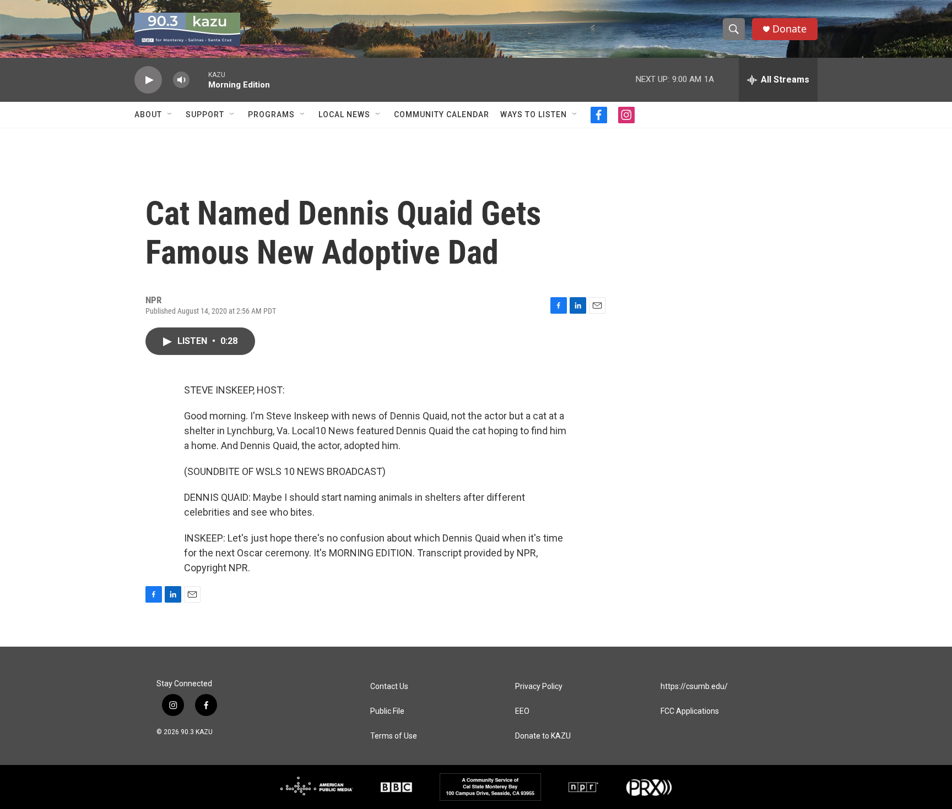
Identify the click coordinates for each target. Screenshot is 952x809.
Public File (387, 711)
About (148, 114)
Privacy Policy (538, 686)
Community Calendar (441, 114)
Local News (344, 114)
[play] (148, 80)
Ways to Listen (533, 114)
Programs (271, 114)
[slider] (199, 79)
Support (205, 114)
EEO (522, 711)
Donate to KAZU (543, 736)
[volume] (181, 80)
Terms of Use (393, 736)
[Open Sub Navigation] (170, 114)
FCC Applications (690, 711)
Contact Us (389, 686)
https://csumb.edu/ (694, 686)
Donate (789, 29)
